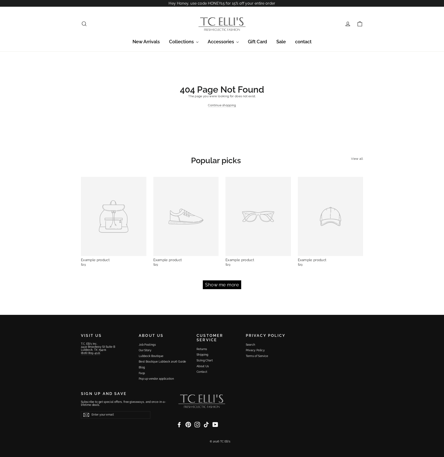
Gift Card (257, 41)
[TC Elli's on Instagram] (197, 424)
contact (303, 41)
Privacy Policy (255, 350)
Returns (202, 349)
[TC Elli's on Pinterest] (188, 424)
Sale (281, 41)
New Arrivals (146, 41)
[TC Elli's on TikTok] (206, 424)
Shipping (202, 354)
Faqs (142, 373)
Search (250, 344)
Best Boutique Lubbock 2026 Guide (162, 361)
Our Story (145, 350)
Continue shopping (222, 105)
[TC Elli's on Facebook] (179, 424)
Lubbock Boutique (151, 356)
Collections (182, 41)
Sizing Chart (205, 360)
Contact (202, 371)
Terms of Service (257, 356)
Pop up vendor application (156, 378)
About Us (203, 366)
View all (357, 158)
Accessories (221, 41)
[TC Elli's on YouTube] (215, 424)
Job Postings (147, 344)
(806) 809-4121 (90, 353)
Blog (142, 367)
